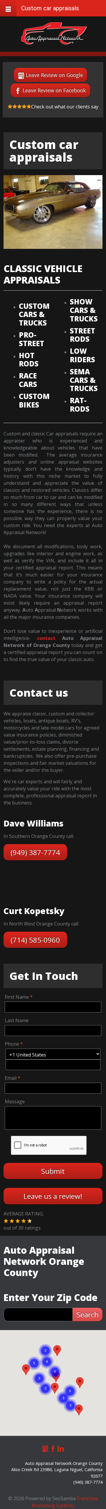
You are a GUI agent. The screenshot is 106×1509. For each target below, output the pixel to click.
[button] (6, 1221)
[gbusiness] (45, 1447)
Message (15, 1101)
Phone (12, 1044)
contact (46, 638)
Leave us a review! (53, 1196)
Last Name (17, 1020)
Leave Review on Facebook (54, 90)
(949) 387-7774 (35, 852)
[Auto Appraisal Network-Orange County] (54, 33)
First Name (17, 997)
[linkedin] (60, 1447)
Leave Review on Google (54, 74)
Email (10, 1078)
